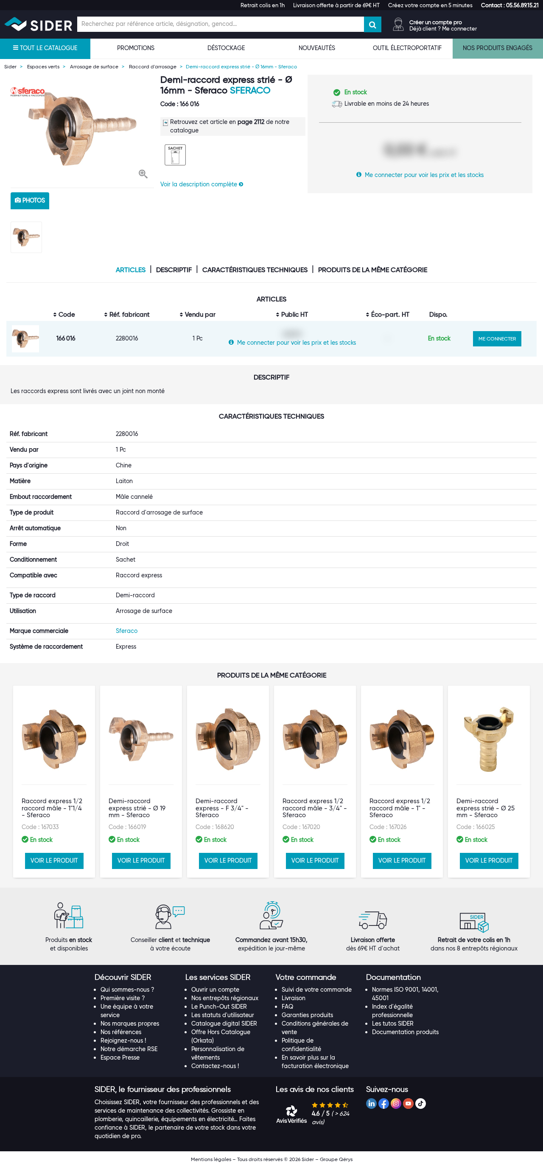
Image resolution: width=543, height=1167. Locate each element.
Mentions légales (211, 1159)
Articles (131, 270)
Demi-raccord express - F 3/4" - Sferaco (222, 808)
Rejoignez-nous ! (123, 1040)
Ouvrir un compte (215, 989)
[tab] (135, 977)
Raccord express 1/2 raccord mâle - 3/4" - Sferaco (315, 808)
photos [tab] (33, 200)
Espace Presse (120, 1057)
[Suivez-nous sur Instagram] (396, 1103)
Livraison (293, 998)
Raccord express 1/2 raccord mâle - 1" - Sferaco (399, 808)
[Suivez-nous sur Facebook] (383, 1103)
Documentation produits (405, 1032)
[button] (510, 5)
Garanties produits (307, 1015)
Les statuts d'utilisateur (222, 1015)
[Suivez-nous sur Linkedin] (371, 1103)
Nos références (121, 1032)
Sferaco (250, 90)
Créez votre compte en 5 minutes (430, 5)
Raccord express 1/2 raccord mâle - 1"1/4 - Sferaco (52, 808)
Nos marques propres (130, 1023)
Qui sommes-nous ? (127, 989)
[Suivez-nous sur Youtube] (408, 1103)
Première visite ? (123, 998)
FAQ (287, 1006)
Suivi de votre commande (317, 989)
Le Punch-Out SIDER (219, 1006)
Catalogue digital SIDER (224, 1023)
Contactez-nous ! (215, 1066)
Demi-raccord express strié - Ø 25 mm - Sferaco (485, 808)
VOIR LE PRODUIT (54, 860)
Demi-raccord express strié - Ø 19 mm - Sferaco (137, 808)
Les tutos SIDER (393, 1023)
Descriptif (174, 270)
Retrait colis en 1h (263, 5)
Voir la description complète (199, 184)
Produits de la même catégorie (372, 270)
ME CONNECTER (497, 338)
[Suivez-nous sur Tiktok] (420, 1103)
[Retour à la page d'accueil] (38, 24)
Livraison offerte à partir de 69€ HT (336, 5)
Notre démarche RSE (129, 1049)
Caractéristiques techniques (255, 270)
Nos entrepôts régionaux (224, 998)
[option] (82, 129)
